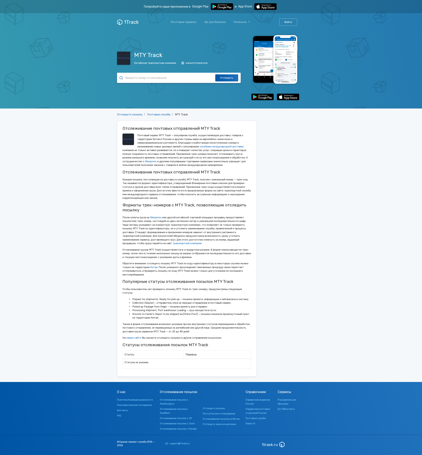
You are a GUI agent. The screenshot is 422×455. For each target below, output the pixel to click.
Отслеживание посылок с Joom (177, 423)
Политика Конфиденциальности (135, 399)
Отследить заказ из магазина (219, 424)
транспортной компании (187, 243)
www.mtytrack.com (197, 62)
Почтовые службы (158, 114)
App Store (245, 6)
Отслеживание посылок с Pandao (178, 428)
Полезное (240, 22)
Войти (288, 22)
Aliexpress (150, 161)
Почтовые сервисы (183, 22)
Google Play (200, 6)
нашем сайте (133, 337)
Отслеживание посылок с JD (176, 418)
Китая (153, 267)
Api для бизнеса (215, 22)
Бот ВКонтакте (286, 409)
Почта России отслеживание (219, 413)
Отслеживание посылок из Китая (221, 419)
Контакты (122, 410)
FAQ (119, 415)
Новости (250, 423)
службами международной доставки (222, 146)
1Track (131, 22)
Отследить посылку (130, 114)
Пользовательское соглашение (134, 405)
